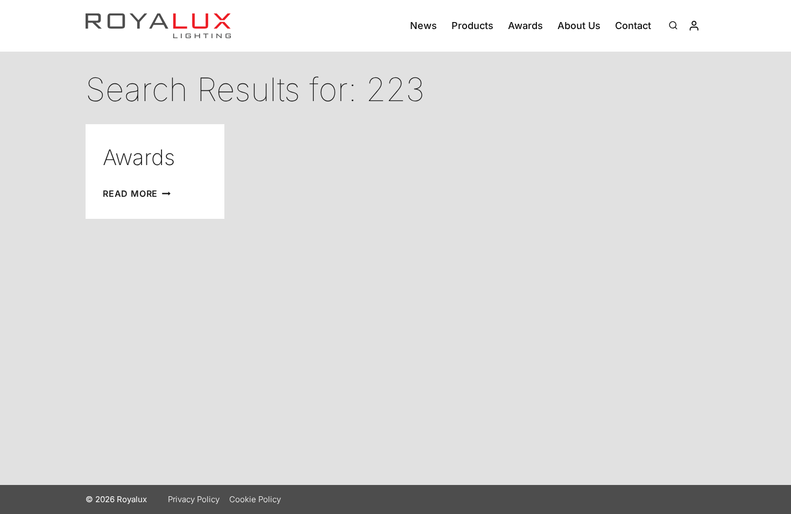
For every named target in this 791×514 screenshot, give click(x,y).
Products (472, 25)
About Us (579, 25)
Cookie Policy (255, 499)
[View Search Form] (673, 25)
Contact (633, 25)
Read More (137, 193)
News (423, 25)
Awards (525, 25)
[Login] (694, 25)
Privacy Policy (194, 499)
